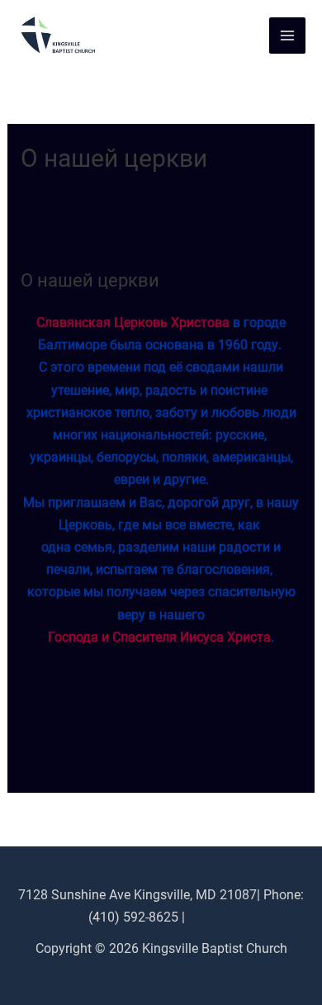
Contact (211, 917)
